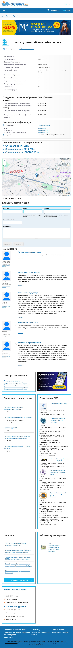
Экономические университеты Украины (16, 387)
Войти (67, 10)
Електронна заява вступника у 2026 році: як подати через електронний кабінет (18, 551)
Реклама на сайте (58, 630)
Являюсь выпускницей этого (29, 342)
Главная (2, 16)
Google (69, 195)
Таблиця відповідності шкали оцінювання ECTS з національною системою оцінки (18, 558)
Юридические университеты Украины (15, 389)
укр (66, 4)
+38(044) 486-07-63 (44, 130)
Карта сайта (8, 637)
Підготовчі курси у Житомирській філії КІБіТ (18, 417)
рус (70, 4)
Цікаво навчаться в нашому (29, 272)
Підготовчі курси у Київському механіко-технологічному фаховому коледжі (17, 437)
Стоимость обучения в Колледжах (17, 632)
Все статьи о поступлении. (19, 580)
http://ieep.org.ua (44, 125)
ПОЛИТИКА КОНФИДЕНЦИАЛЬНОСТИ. (54, 641)
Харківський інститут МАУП (59, 403)
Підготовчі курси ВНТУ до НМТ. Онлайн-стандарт (17, 447)
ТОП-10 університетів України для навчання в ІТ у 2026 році (15, 544)
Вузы (8, 16)
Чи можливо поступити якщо (29, 252)
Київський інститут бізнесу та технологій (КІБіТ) (60, 460)
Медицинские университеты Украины (15, 383)
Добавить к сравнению (26, 49)
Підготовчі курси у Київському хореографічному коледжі (13, 408)
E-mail (25, 208)
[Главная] (16, 3)
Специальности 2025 (17, 146)
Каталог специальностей (15, 589)
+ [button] (4, 160)
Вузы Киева (17, 16)
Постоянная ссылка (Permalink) (6, 266)
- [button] (4, 163)
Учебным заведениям (60, 632)
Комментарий (7, 226)
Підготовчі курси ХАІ (10, 428)
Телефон (47, 208)
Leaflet (59, 195)
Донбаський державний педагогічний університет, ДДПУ (58, 472)
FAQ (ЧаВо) (35, 630)
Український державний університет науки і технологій (58, 420)
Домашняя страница (9, 220)
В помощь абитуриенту (15, 606)
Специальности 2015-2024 (20, 149)
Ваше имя (6, 208)
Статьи (34, 635)
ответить (20, 259)
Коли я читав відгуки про (28, 293)
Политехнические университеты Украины (17, 385)
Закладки (54, 10)
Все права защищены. (11, 643)
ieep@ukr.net (42, 128)
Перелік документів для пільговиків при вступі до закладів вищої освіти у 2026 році (18, 565)
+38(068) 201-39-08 (44, 132)
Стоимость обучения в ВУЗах (15, 630)
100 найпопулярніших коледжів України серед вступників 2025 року (54, 547)
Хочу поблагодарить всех (28, 322)
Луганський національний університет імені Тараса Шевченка (58, 495)
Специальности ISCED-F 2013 (22, 152)
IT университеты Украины (12, 381)
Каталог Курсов (10, 635)
